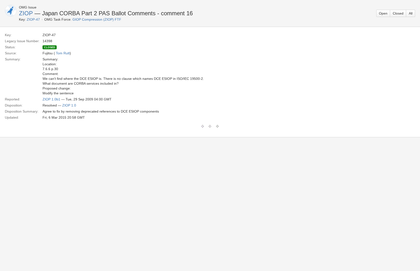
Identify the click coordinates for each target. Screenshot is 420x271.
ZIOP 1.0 (69, 105)
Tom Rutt (63, 53)
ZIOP (26, 13)
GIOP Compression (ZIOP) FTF (96, 19)
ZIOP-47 (33, 19)
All (410, 13)
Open (383, 13)
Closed (398, 13)
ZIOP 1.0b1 (51, 99)
